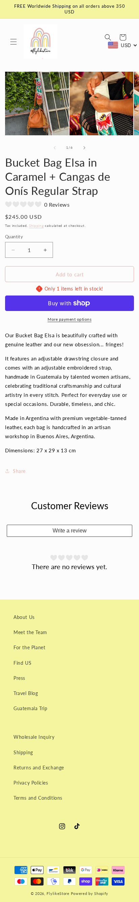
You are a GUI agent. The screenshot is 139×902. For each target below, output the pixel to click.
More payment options (69, 319)
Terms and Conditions (37, 798)
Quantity (14, 236)
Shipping (36, 225)
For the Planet (29, 647)
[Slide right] (84, 147)
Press (19, 678)
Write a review (70, 530)
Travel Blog (25, 693)
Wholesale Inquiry (33, 737)
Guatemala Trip (30, 708)
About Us (24, 617)
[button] (13, 41)
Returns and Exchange (38, 767)
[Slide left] (54, 147)
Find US (22, 663)
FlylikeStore (58, 893)
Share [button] (19, 471)
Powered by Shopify (90, 893)
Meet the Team (30, 632)
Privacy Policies (30, 783)
